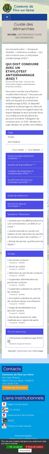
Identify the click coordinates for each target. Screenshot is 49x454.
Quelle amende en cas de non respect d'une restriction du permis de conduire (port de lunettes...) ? (25, 234)
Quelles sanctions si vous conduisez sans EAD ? (20, 181)
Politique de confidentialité (23, 439)
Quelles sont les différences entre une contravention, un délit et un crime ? (25, 223)
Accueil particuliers (15, 49)
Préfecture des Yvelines (19, 426)
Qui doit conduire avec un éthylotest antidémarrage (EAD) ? (24, 55)
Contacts (12, 368)
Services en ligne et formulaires (17, 205)
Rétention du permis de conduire (25, 273)
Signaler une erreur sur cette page (25, 351)
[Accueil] (18, 7)
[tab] (24, 132)
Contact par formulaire (15, 387)
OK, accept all (15, 447)
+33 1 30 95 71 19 (10, 384)
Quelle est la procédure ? (21, 165)
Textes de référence (17, 195)
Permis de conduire (19, 260)
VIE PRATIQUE (25, 34)
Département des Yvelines (20, 415)
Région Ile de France (17, 404)
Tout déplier (35, 150)
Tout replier (19, 150)
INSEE (11, 420)
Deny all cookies (35, 447)
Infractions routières (26, 52)
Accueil (12, 34)
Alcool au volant (17, 266)
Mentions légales (23, 436)
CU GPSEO (14, 410)
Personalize (25, 450)
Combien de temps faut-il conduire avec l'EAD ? (20, 172)
